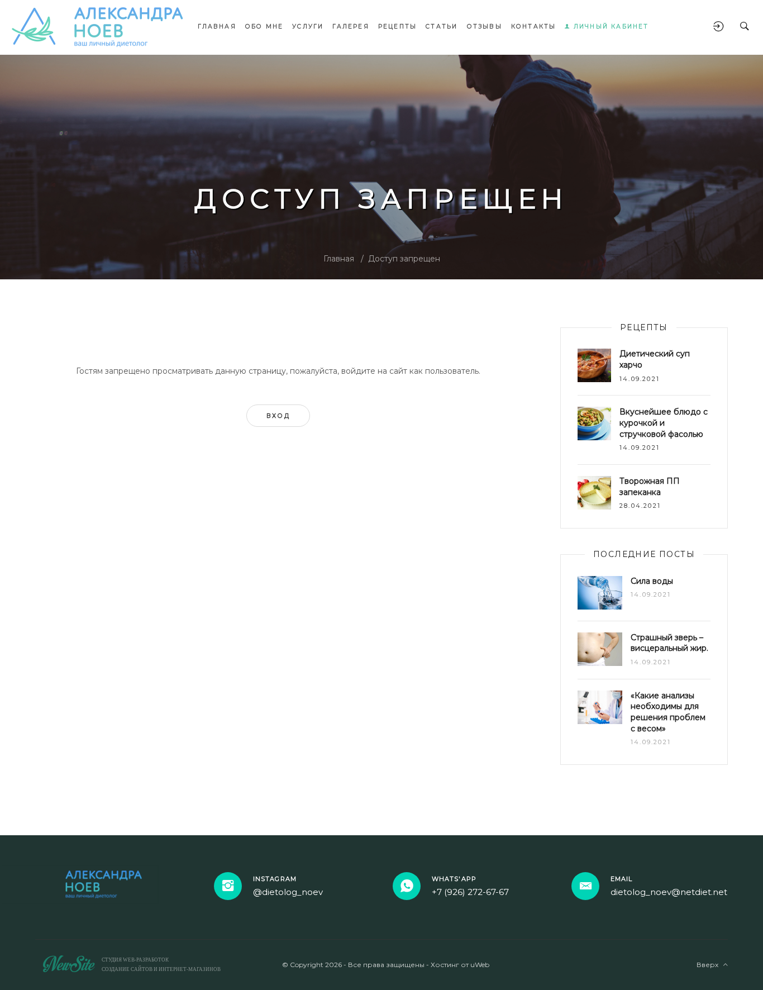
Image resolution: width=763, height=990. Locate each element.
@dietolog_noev (288, 892)
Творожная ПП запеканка (649, 486)
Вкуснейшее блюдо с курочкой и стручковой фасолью (663, 423)
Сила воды (652, 581)
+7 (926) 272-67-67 (470, 892)
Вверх (710, 964)
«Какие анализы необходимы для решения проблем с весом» (668, 712)
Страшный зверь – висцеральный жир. (669, 643)
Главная (338, 259)
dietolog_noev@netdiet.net (669, 892)
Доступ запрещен (404, 259)
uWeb (479, 964)
